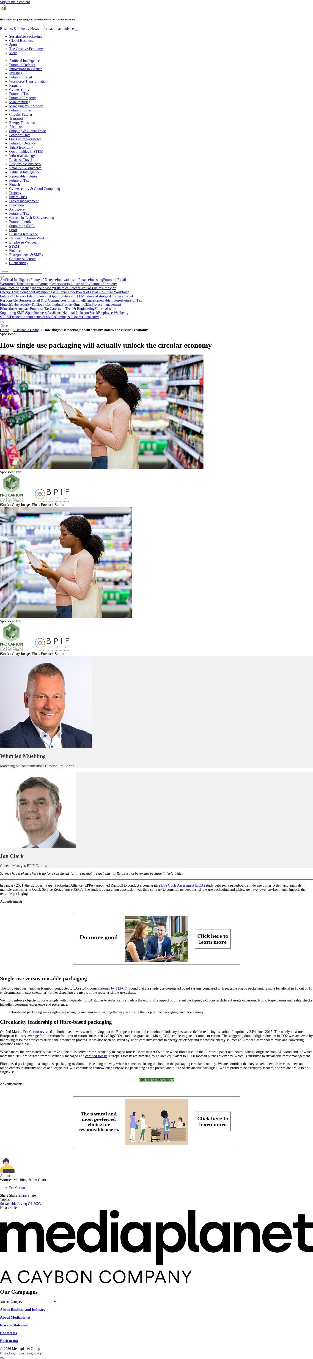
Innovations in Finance (25, 69)
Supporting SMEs (22, 226)
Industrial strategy (22, 156)
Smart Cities (18, 197)
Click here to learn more (156, 1080)
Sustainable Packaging (25, 36)
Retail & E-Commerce (25, 168)
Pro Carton (31, 1032)
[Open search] (2, 276)
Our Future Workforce (25, 139)
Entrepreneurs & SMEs (26, 255)
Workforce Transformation (28, 81)
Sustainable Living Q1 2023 (20, 1204)
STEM (14, 246)
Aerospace (17, 209)
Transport (16, 118)
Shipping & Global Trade (27, 131)
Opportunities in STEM (26, 151)
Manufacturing (19, 102)
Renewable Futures (23, 176)
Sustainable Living (26, 330)
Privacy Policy (8, 1353)
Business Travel (20, 160)
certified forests (96, 1056)
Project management (23, 201)
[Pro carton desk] (156, 1149)
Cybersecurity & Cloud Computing (34, 189)
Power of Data (19, 135)
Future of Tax (19, 94)
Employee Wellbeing (24, 242)
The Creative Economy (26, 49)
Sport (13, 45)
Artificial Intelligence (24, 61)
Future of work (20, 222)
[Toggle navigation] (76, 30)
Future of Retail (20, 77)
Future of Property (22, 98)
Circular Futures (21, 114)
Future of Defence (22, 65)
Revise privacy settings (30, 1353)
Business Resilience (23, 234)
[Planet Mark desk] (156, 966)
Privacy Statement (14, 1325)
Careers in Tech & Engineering (31, 217)
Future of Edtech (21, 110)
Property (15, 193)
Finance (15, 250)
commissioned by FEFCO (108, 988)
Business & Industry (37, 29)
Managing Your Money (26, 106)
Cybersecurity (19, 90)
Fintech (14, 184)
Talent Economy (21, 147)
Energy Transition (22, 123)
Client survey (18, 263)
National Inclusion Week (27, 238)
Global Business (21, 40)
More (13, 53)
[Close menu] (2, 322)
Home (4, 330)
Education (16, 205)
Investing (15, 73)
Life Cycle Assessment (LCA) (183, 885)
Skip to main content (15, 2)
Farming (15, 85)
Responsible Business (25, 164)
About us (15, 127)
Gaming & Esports (22, 259)
